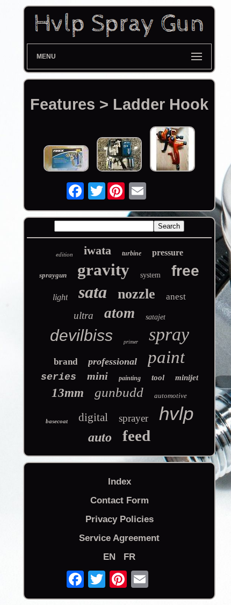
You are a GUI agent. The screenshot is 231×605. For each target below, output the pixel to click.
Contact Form (119, 500)
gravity (103, 269)
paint (166, 357)
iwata (97, 250)
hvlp (176, 413)
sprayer (133, 418)
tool (157, 377)
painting (130, 378)
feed (136, 435)
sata (92, 292)
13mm (68, 393)
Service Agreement (119, 538)
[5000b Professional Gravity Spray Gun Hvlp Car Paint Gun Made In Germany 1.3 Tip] (172, 150)
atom (119, 313)
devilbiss (81, 335)
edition (64, 254)
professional (112, 361)
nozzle (136, 294)
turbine (131, 253)
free (185, 270)
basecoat (57, 421)
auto (100, 437)
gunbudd (119, 392)
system (150, 275)
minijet (186, 377)
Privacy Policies (119, 519)
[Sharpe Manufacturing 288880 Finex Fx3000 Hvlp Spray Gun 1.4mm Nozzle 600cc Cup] (66, 160)
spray (169, 334)
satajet (155, 317)
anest (176, 296)
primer (131, 342)
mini (97, 376)
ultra (83, 315)
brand (65, 362)
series (58, 377)
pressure (167, 252)
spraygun (53, 275)
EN (109, 557)
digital (93, 417)
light (60, 297)
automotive (170, 396)
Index (119, 481)
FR (129, 557)
